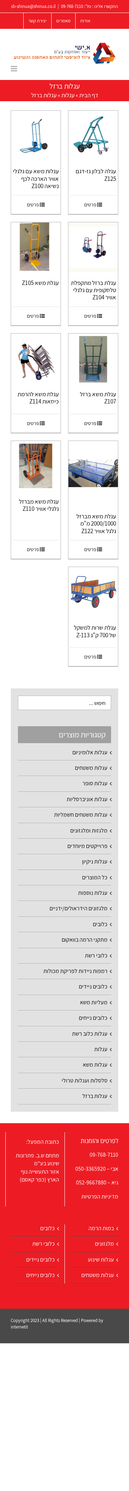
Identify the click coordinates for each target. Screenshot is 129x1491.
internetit (19, 1327)
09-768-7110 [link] (104, 1155)
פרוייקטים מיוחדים (87, 846)
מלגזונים (104, 1243)
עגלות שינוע (101, 1259)
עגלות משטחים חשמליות (81, 814)
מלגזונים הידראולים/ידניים (78, 908)
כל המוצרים (95, 877)
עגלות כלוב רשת (90, 1033)
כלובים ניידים (93, 986)
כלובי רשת (96, 955)
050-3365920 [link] (90, 1169)
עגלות (68, 95)
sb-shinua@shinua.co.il (33, 6)
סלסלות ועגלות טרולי (85, 1080)
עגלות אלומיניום (90, 752)
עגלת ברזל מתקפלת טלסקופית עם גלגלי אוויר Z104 (93, 290)
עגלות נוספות (93, 893)
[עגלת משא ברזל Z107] (93, 358)
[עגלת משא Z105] (36, 247)
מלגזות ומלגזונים (89, 830)
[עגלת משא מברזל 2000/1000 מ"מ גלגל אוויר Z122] (93, 473)
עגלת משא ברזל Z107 (98, 397)
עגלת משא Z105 (40, 283)
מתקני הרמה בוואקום (85, 939)
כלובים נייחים (93, 1018)
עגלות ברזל (95, 1096)
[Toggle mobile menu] (14, 68)
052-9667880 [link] (91, 1182)
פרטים (90, 204)
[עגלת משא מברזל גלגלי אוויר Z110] (36, 466)
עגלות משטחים (91, 768)
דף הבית (88, 95)
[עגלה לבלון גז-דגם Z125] (93, 135)
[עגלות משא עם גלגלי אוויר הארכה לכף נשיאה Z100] (36, 135)
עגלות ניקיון (95, 861)
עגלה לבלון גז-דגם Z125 (96, 174)
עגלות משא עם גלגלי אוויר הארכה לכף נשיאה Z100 (36, 178)
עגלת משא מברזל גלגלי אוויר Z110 (39, 505)
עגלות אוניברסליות (87, 799)
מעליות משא (94, 1002)
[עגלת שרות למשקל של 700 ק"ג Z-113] (93, 592)
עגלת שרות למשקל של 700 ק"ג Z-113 (95, 631)
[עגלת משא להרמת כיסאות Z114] (36, 358)
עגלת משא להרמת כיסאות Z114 (38, 397)
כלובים (100, 924)
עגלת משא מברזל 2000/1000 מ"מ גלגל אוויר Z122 (96, 523)
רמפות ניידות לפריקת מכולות (75, 971)
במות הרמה (101, 1228)
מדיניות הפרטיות (99, 1196)
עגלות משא (95, 1064)
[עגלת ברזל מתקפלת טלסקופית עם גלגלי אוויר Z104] (93, 247)
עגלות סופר (95, 783)
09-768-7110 (72, 6)
